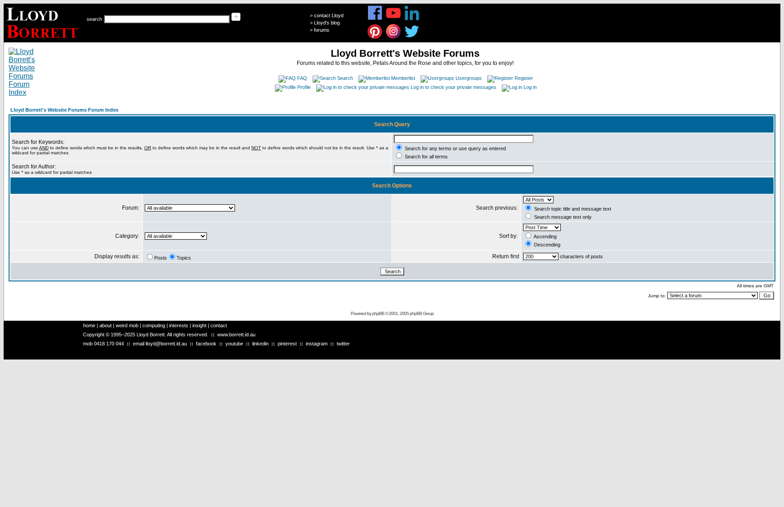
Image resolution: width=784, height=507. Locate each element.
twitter (343, 343)
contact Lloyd (328, 15)
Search (345, 78)
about (105, 325)
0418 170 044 (109, 343)
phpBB (378, 313)
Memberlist (403, 78)
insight (199, 325)
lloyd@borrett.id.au (166, 343)
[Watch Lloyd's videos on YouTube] (393, 19)
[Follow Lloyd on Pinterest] (375, 37)
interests (178, 325)
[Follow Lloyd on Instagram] (393, 37)
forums (321, 30)
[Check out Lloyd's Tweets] (412, 37)
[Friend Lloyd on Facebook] (375, 19)
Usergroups (469, 78)
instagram (317, 343)
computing (153, 325)
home (89, 325)
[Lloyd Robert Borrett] (43, 40)
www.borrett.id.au (236, 334)
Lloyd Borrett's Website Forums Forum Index (64, 110)
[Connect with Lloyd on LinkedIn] (412, 19)
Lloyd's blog (327, 22)
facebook (206, 343)
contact (219, 325)
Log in (530, 87)
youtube (234, 343)
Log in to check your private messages (453, 87)
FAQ (302, 78)
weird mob (127, 325)
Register (523, 78)
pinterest (287, 343)
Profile (304, 87)
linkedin (260, 343)
